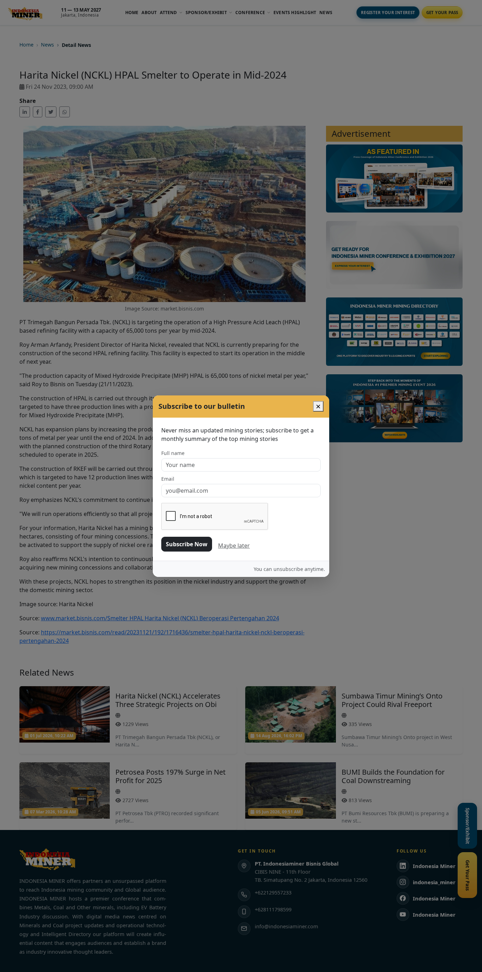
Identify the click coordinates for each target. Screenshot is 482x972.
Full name (173, 453)
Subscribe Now (186, 544)
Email (167, 478)
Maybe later (234, 545)
